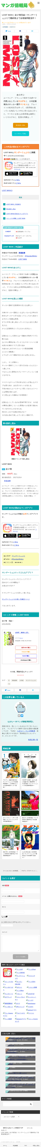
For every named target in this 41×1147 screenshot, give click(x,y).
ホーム (5, 1145)
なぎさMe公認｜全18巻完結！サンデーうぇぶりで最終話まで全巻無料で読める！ (29, 854)
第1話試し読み (20, 125)
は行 (11, 1067)
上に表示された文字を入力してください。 (16, 922)
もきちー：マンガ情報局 (26, 731)
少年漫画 (5, 27)
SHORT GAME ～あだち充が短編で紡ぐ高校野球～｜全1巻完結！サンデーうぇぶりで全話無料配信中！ (30, 782)
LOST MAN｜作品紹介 (13, 204)
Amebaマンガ (9, 236)
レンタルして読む (20, 133)
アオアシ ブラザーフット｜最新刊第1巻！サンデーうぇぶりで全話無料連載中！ (30, 870)
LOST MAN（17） (22, 632)
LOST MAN (22, 259)
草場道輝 (22, 253)
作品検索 (15, 1145)
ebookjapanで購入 (26, 660)
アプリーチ (17, 169)
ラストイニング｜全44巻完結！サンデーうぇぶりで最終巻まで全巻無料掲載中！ (20, 1056)
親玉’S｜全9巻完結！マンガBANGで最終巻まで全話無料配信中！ (30, 819)
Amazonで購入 (26, 651)
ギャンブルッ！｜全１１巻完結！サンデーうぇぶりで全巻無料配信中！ (10, 819)
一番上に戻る (35, 1145)
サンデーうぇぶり (18, 556)
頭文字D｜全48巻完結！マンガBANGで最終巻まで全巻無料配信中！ (10, 853)
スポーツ (12, 27)
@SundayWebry (31, 256)
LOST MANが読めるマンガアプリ (17, 213)
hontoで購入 (25, 656)
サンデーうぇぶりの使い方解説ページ (16, 599)
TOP (13, 1128)
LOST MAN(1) (7, 190)
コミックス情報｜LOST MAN (15, 218)
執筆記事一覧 (33, 740)
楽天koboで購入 (26, 647)
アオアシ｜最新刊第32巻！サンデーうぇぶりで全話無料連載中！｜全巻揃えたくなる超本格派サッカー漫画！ (10, 783)
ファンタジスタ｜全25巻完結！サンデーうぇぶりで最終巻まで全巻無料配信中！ (11, 870)
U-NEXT (8, 231)
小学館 (21, 680)
